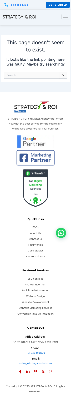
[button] (61, 233)
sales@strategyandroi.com (35, 363)
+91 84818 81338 (35, 353)
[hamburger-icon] (65, 16)
